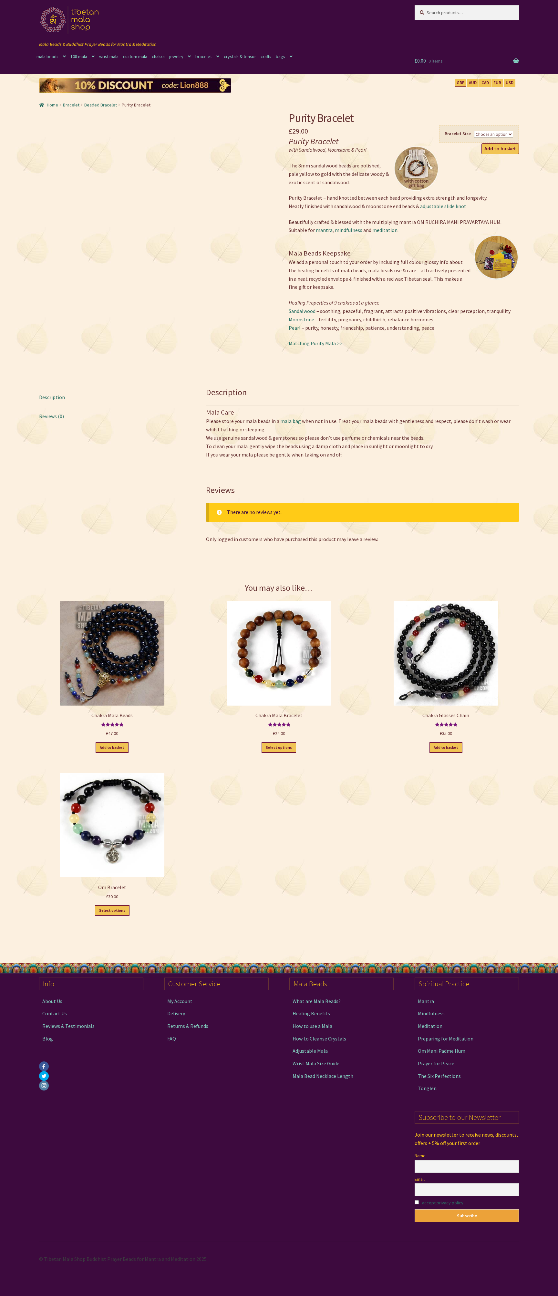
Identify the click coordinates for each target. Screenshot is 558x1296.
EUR (497, 82)
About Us (52, 1001)
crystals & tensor (240, 56)
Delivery (176, 1013)
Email (420, 1179)
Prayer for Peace (436, 1063)
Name (420, 1156)
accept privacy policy (442, 1203)
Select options (279, 747)
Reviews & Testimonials (68, 1026)
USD (509, 82)
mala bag (290, 421)
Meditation (430, 1026)
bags (280, 56)
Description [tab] (52, 397)
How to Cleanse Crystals (319, 1038)
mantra (324, 230)
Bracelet (71, 105)
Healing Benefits (311, 1013)
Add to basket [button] (112, 747)
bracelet (203, 56)
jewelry (176, 56)
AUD (473, 82)
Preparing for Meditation (445, 1038)
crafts (266, 56)
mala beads (47, 56)
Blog (47, 1038)
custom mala (135, 56)
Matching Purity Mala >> (316, 343)
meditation (385, 230)
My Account (179, 1001)
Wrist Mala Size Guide (316, 1063)
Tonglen (427, 1088)
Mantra (426, 1001)
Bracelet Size (458, 133)
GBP (461, 82)
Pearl (295, 328)
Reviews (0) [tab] (51, 416)
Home (52, 105)
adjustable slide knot (443, 206)
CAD (485, 82)
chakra (158, 56)
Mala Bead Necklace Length (323, 1076)
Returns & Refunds (187, 1026)
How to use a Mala (312, 1026)
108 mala (78, 56)
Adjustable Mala (310, 1051)
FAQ (171, 1038)
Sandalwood (302, 311)
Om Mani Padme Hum (441, 1051)
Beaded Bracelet (100, 105)
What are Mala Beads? (317, 1001)
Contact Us (54, 1013)
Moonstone (301, 319)
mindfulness (348, 230)
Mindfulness (431, 1013)
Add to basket (500, 148)
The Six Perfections (439, 1076)
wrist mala (109, 56)
